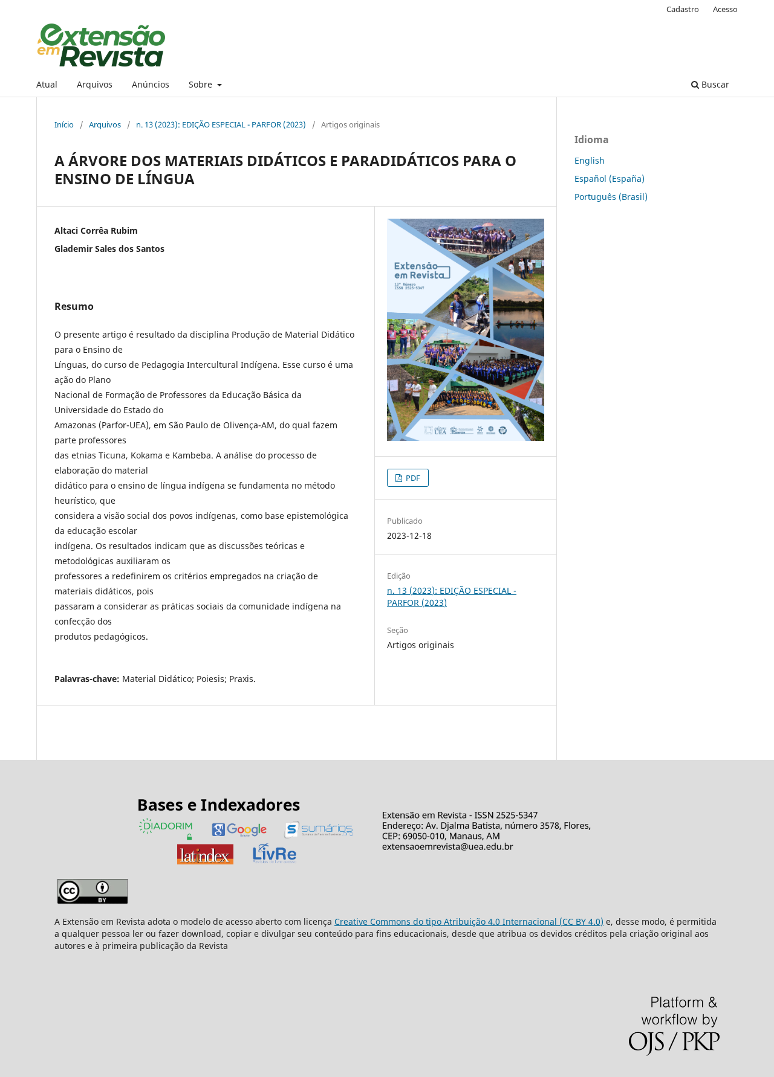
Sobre (202, 84)
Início (64, 124)
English (589, 160)
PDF (412, 477)
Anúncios (150, 84)
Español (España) (609, 178)
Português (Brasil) (611, 196)
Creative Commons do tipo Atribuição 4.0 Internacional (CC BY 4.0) (468, 921)
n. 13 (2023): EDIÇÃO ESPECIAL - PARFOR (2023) (221, 124)
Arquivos (94, 84)
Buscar (714, 84)
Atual (46, 84)
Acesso (725, 9)
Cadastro (682, 9)
